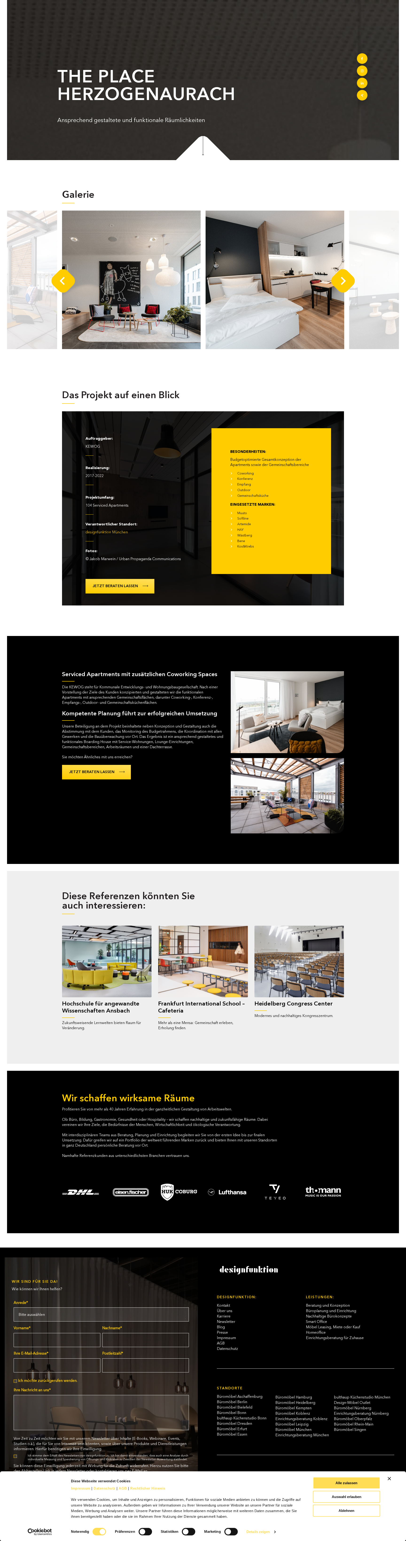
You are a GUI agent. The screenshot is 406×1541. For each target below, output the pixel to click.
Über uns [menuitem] (224, 1311)
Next (343, 281)
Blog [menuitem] (221, 1327)
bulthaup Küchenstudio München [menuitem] (362, 1397)
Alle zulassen (346, 1483)
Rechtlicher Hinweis (147, 1488)
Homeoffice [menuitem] (316, 1333)
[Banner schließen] (389, 1478)
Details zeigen (258, 1532)
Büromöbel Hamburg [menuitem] (293, 1397)
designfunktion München (107, 532)
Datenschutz (105, 1488)
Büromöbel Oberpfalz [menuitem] (353, 1419)
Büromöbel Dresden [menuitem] (234, 1424)
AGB (123, 1488)
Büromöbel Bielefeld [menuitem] (234, 1408)
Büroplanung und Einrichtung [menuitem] (331, 1311)
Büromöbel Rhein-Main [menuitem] (353, 1424)
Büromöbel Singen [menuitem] (350, 1430)
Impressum (80, 1488)
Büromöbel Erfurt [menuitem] (232, 1429)
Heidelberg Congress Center (293, 1004)
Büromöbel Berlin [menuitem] (232, 1402)
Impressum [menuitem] (226, 1338)
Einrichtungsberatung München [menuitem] (302, 1435)
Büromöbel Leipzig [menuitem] (291, 1424)
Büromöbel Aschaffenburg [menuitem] (239, 1397)
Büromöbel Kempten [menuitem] (293, 1408)
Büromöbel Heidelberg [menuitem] (295, 1403)
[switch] (140, 1529)
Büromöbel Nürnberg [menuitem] (352, 1408)
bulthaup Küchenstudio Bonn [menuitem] (241, 1418)
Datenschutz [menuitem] (227, 1349)
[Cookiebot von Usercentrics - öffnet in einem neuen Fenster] (39, 1531)
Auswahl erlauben (346, 1497)
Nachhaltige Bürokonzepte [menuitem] (329, 1316)
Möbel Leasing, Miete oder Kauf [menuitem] (333, 1327)
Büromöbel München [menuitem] (293, 1430)
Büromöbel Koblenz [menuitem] (292, 1414)
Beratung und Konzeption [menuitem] (328, 1306)
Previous (63, 281)
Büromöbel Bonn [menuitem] (231, 1413)
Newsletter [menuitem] (226, 1322)
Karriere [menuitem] (223, 1316)
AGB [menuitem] (221, 1343)
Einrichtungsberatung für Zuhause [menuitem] (335, 1338)
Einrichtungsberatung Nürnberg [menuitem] (361, 1414)
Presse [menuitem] (222, 1333)
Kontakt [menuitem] (223, 1306)
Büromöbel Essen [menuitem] (232, 1435)
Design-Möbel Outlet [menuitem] (352, 1403)
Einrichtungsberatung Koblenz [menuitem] (301, 1419)
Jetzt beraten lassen (115, 586)
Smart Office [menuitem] (316, 1322)
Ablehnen (346, 1511)
